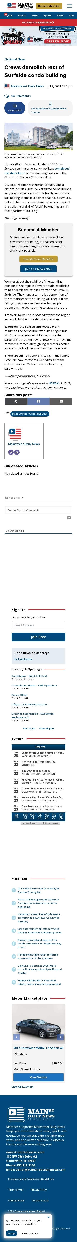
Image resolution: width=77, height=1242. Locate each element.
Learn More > (30, 1233)
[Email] (17, 452)
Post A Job (29, 728)
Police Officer (19, 695)
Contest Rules (16, 1200)
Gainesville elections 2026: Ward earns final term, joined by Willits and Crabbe (40, 969)
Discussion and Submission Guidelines (31, 1179)
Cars (71, 15)
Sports (47, 15)
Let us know (23, 659)
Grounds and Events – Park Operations (34, 685)
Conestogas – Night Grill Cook (29, 676)
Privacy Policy (39, 1189)
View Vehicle (38, 1077)
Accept (11, 1233)
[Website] (11, 452)
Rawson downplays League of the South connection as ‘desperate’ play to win (39, 943)
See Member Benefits (38, 259)
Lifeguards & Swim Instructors (29, 704)
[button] (16, 1037)
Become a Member (49, 6)
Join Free (38, 637)
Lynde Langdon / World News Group (30, 413)
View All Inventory (23, 1086)
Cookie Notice (40, 1200)
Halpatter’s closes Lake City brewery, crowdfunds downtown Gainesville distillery (39, 918)
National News (15, 59)
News (35, 15)
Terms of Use (16, 1189)
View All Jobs (46, 728)
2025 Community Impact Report (26, 1211)
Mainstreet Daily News (27, 86)
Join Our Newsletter (38, 269)
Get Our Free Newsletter (37, 22)
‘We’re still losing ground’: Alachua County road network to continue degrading (38, 903)
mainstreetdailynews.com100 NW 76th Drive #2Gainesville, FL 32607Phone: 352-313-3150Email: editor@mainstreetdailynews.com (36, 1161)
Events (22, 15)
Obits (60, 15)
